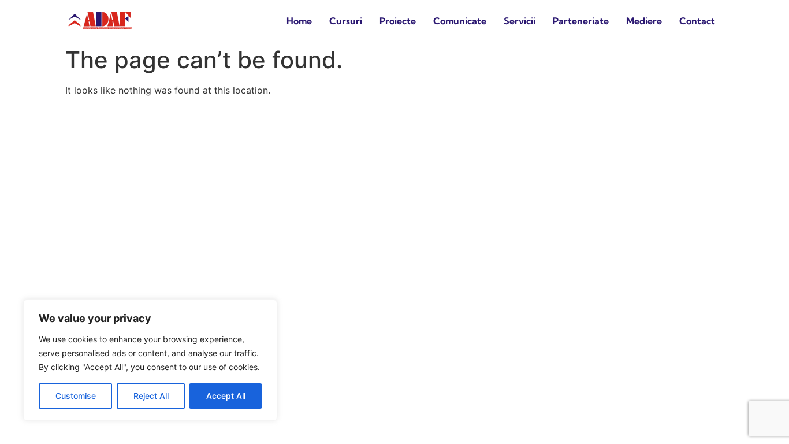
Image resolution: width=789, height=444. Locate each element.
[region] (150, 360)
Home (299, 21)
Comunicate (459, 21)
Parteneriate (581, 21)
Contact (697, 21)
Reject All (151, 396)
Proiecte (397, 21)
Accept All (225, 396)
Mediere (644, 21)
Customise (75, 396)
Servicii (519, 21)
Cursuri (345, 21)
